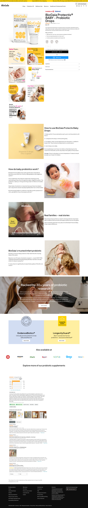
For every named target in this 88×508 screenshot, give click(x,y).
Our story (25, 489)
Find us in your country (13, 496)
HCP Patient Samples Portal (14, 498)
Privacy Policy (40, 494)
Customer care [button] (40, 487)
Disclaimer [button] (54, 487)
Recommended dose (49, 69)
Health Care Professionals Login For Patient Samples (82, 4)
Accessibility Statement (14, 500)
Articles (10, 492)
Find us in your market (27, 490)
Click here (55, 49)
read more (26, 340)
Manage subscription (41, 492)
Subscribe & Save (12, 490)
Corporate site (26, 492)
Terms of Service (40, 498)
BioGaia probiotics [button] (12, 487)
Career (24, 494)
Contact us (39, 489)
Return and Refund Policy (42, 496)
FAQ (38, 490)
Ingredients (47, 63)
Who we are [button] (25, 487)
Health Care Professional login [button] (71, 487)
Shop (10, 489)
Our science (44, 305)
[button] (24, 7)
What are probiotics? (13, 494)
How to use (47, 66)
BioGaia (10, 505)
